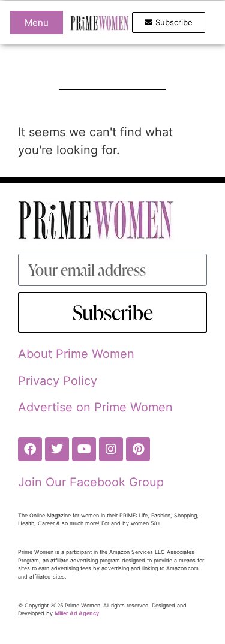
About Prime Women (76, 354)
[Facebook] (30, 449)
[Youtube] (84, 449)
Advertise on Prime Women (95, 407)
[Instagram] (111, 449)
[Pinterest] (138, 449)
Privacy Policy (57, 381)
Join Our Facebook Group (91, 482)
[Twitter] (57, 449)
